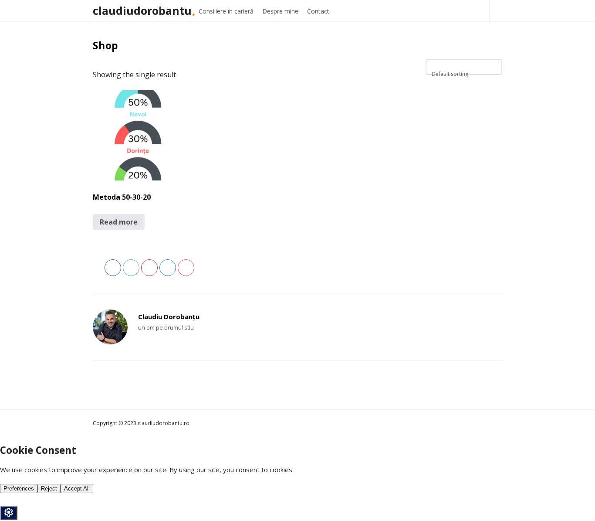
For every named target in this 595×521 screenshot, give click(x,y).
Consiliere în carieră (226, 11)
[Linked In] (150, 343)
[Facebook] (142, 343)
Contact (318, 11)
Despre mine (280, 11)
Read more (119, 222)
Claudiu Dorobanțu (168, 316)
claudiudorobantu (142, 10)
